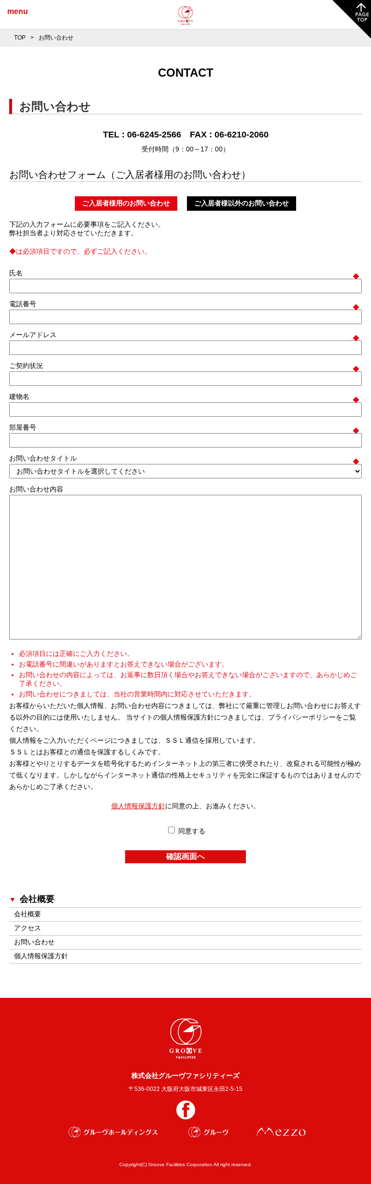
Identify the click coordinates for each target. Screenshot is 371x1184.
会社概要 (27, 914)
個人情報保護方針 (138, 806)
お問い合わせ (34, 942)
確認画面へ (185, 856)
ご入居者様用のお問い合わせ (126, 203)
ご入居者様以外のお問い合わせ (241, 203)
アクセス (27, 928)
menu (17, 11)
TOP (20, 37)
